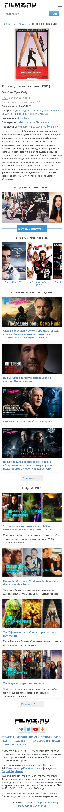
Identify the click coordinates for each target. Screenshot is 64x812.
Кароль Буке (35, 110)
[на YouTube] (35, 729)
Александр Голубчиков (23, 768)
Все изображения (32, 228)
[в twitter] (28, 729)
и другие (43, 114)
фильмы (33, 737)
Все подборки (32, 704)
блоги (57, 737)
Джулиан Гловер (11, 114)
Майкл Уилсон (27, 122)
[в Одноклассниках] (43, 729)
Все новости (32, 478)
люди (5, 741)
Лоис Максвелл (52, 110)
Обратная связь (47, 802)
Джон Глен (23, 118)
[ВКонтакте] (21, 729)
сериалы (46, 737)
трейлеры (8, 737)
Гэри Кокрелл (29, 114)
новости (21, 737)
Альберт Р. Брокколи (30, 126)
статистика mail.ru (14, 744)
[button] (58, 207)
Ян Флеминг (43, 122)
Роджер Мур (19, 110)
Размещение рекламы (32, 805)
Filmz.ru (49, 757)
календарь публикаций (46, 741)
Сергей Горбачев (12, 771)
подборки (20, 741)
